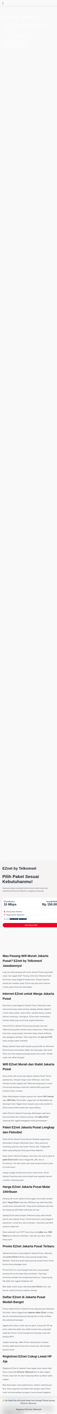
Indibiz (40, 1232)
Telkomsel (32, 1403)
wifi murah (12, 27)
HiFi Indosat (48, 1096)
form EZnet (37, 1287)
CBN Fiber (11, 1100)
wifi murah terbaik (24, 1401)
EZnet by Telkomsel (42, 24)
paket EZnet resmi (10, 1160)
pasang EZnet (21, 36)
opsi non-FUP (46, 1037)
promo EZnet (11, 1257)
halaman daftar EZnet (37, 1312)
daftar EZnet (43, 1117)
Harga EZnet (13, 1202)
